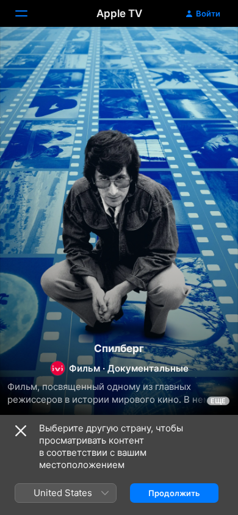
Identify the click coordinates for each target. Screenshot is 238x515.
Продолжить (174, 493)
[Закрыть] (20, 430)
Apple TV (119, 13)
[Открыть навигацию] (28, 13)
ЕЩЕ (218, 401)
